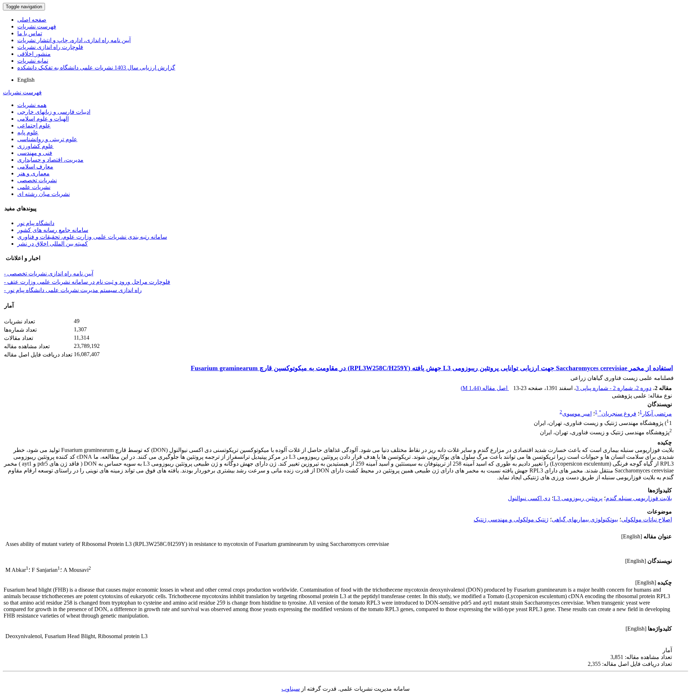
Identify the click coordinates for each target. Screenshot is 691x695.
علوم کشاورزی (35, 146)
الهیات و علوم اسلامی (43, 119)
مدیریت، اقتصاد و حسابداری (50, 160)
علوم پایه (28, 132)
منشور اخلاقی (34, 54)
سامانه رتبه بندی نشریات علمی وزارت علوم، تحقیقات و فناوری (92, 237)
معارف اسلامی (35, 166)
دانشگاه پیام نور (35, 223)
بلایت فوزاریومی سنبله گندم (639, 498)
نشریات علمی (33, 187)
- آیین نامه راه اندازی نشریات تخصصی (48, 273)
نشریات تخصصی (37, 180)
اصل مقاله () (485, 388)
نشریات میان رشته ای (43, 194)
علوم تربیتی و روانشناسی (47, 139)
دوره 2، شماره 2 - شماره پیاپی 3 (613, 388)
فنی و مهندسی (34, 153)
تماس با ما (29, 33)
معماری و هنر (33, 173)
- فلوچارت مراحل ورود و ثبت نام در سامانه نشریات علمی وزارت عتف (87, 282)
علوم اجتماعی (34, 125)
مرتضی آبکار (657, 414)
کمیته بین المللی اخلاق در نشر (52, 244)
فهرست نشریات (36, 26)
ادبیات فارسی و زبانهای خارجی (53, 112)
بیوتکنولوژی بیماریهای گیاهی (585, 519)
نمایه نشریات (32, 61)
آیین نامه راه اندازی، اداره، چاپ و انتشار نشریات (74, 40)
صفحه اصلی (31, 20)
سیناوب (290, 689)
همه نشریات (31, 105)
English (26, 80)
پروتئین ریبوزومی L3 (578, 498)
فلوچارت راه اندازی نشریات (50, 47)
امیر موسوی (577, 414)
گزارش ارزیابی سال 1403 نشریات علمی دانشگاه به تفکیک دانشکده (96, 67)
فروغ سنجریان (617, 414)
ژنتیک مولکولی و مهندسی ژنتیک (511, 519)
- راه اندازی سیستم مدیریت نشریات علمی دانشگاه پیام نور (73, 290)
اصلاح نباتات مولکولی (646, 519)
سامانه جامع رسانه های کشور (52, 230)
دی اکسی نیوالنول (529, 498)
